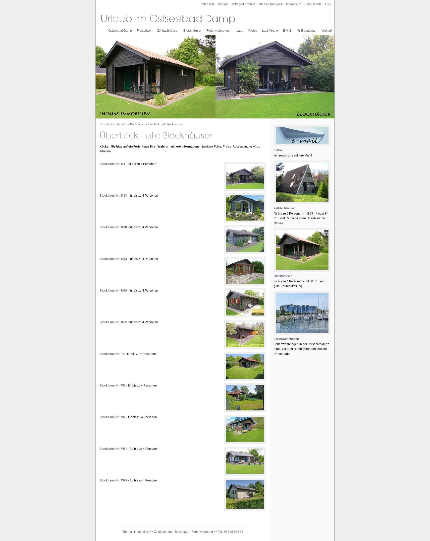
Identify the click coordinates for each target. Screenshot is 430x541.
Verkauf (327, 30)
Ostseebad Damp (120, 30)
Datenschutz (312, 4)
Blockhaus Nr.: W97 (113, 480)
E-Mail (287, 30)
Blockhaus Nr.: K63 (113, 259)
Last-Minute (270, 30)
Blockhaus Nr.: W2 (113, 417)
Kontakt (223, 4)
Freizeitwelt (144, 30)
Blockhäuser (192, 30)
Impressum (293, 4)
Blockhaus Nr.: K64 (113, 290)
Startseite (208, 4)
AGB (327, 4)
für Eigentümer (307, 30)
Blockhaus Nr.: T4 (112, 354)
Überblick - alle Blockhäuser (165, 124)
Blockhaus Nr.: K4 (112, 164)
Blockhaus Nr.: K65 (113, 322)
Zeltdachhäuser (167, 30)
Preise (252, 30)
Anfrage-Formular (243, 4)
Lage (239, 30)
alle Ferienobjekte (271, 4)
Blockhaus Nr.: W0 (113, 385)
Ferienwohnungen (219, 30)
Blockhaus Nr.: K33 (113, 195)
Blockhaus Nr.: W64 (113, 449)
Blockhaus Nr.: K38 (113, 227)
